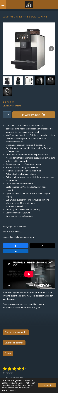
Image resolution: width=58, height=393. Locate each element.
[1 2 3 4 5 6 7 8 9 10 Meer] (7, 114)
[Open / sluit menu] (3, 4)
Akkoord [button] (47, 385)
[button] (7, 81)
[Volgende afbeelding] (51, 48)
